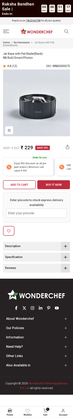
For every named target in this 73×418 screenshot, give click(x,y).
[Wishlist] (27, 410)
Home (6, 42)
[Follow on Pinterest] (49, 308)
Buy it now (54, 184)
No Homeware (22, 42)
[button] (5, 66)
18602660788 (33, 20)
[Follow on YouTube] (57, 308)
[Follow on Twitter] (24, 308)
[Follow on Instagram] (32, 308)
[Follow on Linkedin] (41, 308)
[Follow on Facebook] (16, 308)
